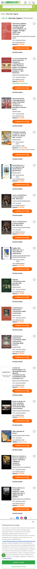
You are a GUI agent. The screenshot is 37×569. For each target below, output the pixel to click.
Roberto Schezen (25, 435)
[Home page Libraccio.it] (13, 3)
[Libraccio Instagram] (21, 519)
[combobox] (17, 6)
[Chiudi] (33, 521)
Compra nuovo (21, 48)
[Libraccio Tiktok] (25, 519)
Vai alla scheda (17, 52)
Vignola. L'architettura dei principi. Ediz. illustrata (18, 282)
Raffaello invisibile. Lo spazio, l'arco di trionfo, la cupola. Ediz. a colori (19, 134)
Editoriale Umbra (20, 40)
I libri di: (4, 18)
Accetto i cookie (18, 562)
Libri (12, 9)
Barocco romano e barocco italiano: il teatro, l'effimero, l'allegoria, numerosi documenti (19, 460)
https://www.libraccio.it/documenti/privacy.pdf (18, 541)
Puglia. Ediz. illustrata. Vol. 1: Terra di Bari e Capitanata (18, 250)
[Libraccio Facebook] (17, 519)
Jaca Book (19, 437)
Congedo (18, 203)
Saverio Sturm (16, 75)
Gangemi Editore (20, 77)
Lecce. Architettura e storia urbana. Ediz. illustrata (19, 197)
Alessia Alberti (16, 36)
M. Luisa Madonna (25, 467)
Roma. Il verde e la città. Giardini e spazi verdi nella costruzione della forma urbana (18, 404)
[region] (18, 544)
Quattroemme (20, 113)
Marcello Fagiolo (24, 75)
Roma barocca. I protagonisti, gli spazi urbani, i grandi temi (18, 168)
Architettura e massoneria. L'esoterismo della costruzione (19, 310)
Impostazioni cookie (18, 567)
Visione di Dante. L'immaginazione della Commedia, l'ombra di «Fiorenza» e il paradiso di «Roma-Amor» (19, 104)
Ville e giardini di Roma (18, 432)
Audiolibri (26, 9)
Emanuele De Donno (25, 36)
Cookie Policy (7, 558)
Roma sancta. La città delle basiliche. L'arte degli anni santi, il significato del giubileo (18, 492)
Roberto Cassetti (16, 410)
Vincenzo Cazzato (16, 201)
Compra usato (20, 446)
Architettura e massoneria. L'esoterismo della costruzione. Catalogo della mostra (19, 340)
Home (3, 14)
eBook (18, 9)
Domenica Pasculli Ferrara (19, 257)
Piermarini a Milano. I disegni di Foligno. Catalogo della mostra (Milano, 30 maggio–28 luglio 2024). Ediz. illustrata (19, 29)
